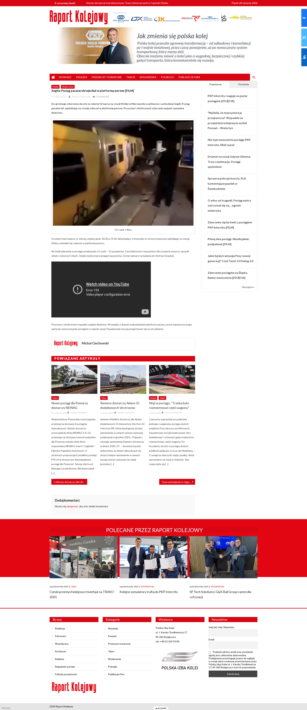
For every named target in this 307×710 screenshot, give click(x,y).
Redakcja (60, 628)
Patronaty (60, 636)
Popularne (215, 84)
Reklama (59, 658)
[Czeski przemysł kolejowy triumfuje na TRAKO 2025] (83, 557)
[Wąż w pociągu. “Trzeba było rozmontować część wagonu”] (172, 379)
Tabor (130, 77)
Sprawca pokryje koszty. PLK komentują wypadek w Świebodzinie (227, 183)
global (55, 86)
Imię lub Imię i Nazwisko (221, 627)
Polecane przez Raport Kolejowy (154, 530)
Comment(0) (102, 96)
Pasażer (81, 77)
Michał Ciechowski (81, 96)
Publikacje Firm (189, 77)
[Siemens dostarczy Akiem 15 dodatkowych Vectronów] (123, 379)
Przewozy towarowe (107, 77)
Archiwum (60, 651)
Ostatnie (243, 84)
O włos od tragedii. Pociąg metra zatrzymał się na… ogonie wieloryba (229, 205)
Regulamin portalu (65, 666)
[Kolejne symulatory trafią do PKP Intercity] (153, 557)
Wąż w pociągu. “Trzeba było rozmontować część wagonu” (169, 405)
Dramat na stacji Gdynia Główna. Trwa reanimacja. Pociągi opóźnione (229, 161)
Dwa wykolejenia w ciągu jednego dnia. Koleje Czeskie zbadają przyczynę (178, 481)
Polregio (167, 77)
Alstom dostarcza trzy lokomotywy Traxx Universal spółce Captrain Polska (127, 2)
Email (211, 639)
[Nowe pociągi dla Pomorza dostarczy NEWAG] (74, 379)
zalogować (72, 506)
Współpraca (61, 643)
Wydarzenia (148, 77)
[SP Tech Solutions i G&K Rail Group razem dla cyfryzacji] (223, 557)
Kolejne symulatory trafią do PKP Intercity (149, 592)
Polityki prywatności (66, 674)
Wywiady (65, 77)
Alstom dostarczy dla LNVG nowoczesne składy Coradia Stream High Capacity (71, 481)
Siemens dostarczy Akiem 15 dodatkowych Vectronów (119, 405)
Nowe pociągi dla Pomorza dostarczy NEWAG (69, 405)
